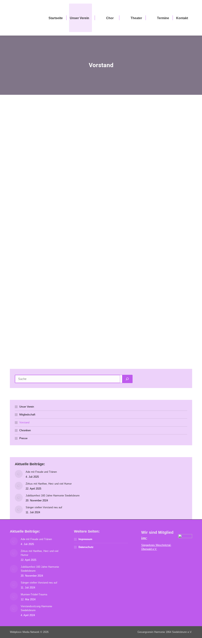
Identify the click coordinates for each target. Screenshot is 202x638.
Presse (23, 438)
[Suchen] (127, 379)
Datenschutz (86, 547)
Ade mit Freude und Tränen (41, 471)
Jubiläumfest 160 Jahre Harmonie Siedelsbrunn (52, 495)
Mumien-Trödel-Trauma (34, 594)
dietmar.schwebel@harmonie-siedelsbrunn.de (156, 140)
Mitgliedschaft (27, 414)
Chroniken (25, 430)
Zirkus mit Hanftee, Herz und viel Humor (49, 483)
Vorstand (24, 422)
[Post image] (19, 474)
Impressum (85, 539)
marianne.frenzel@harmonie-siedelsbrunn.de (61, 166)
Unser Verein (26, 406)
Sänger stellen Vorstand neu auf (44, 507)
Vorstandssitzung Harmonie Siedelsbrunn (36, 608)
